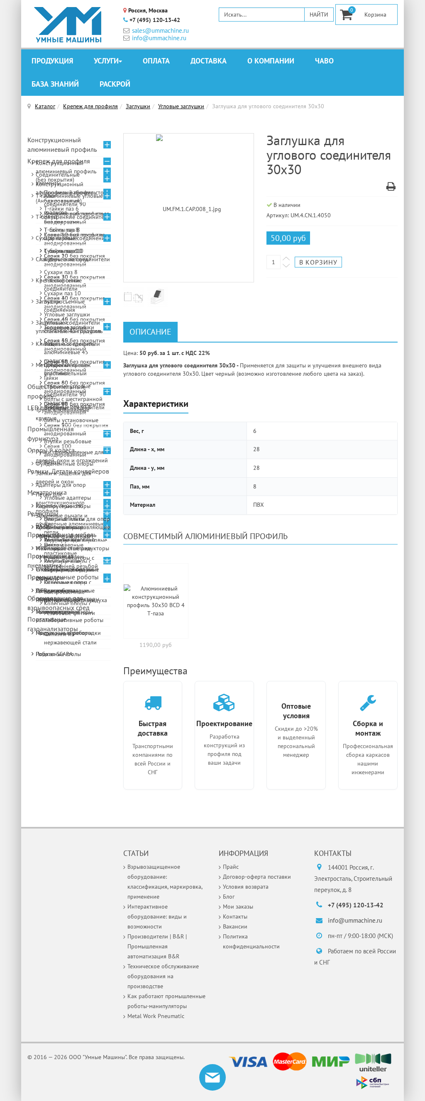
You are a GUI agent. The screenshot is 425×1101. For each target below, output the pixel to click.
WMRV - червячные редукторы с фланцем (64, 531)
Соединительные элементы (58, 179)
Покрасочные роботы (64, 633)
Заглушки (138, 106)
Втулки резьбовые (67, 441)
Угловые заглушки (181, 106)
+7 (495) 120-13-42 (154, 20)
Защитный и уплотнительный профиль (69, 327)
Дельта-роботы (55, 590)
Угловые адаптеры (67, 497)
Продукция (52, 61)
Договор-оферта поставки (257, 876)
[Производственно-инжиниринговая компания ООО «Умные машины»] (68, 25)
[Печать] (391, 188)
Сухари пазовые (56, 238)
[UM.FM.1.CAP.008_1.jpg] (188, 208)
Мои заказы (238, 906)
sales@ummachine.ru (160, 30)
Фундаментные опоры (64, 463)
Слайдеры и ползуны (63, 259)
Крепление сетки (58, 280)
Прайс (231, 866)
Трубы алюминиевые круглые (62, 414)
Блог (228, 896)
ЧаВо (324, 61)
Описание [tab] (150, 331)
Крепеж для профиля (90, 106)
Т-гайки (46, 195)
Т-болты (46, 217)
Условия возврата (246, 886)
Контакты (235, 916)
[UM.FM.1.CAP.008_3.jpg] (159, 296)
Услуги (106, 61)
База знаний (55, 84)
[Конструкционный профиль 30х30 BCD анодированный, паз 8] (156, 601)
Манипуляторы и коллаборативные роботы (69, 616)
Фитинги (47, 579)
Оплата (156, 61)
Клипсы (45, 344)
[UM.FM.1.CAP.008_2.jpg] (135, 296)
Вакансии (235, 926)
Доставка (209, 61)
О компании (270, 61)
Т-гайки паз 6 (61, 208)
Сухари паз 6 (61, 251)
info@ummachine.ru (159, 38)
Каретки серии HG (59, 506)
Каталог (45, 106)
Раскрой (115, 84)
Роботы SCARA (54, 654)
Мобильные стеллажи (63, 548)
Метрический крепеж (63, 365)
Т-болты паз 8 (62, 229)
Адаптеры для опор (61, 485)
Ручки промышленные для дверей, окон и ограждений (72, 456)
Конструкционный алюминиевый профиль (62, 144)
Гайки (51, 378)
